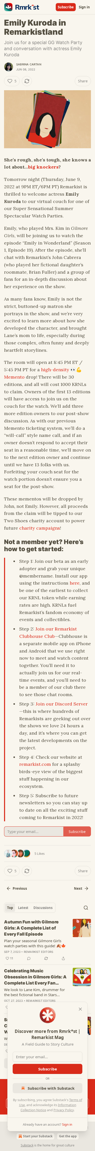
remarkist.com (35, 764)
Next (78, 888)
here (75, 583)
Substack (27, 1145)
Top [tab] (10, 907)
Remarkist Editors (38, 952)
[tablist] (29, 908)
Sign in (84, 7)
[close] (80, 1009)
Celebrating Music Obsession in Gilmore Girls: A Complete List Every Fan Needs (35, 977)
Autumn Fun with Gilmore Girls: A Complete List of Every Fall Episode (31, 928)
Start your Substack (37, 1136)
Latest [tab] (23, 907)
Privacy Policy (63, 1110)
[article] (47, 940)
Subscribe (66, 7)
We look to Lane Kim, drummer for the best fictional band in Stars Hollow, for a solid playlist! (34, 992)
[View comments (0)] (29, 958)
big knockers (43, 167)
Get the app (68, 1136)
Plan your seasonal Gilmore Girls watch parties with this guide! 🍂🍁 (35, 943)
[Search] (86, 908)
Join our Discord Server (62, 704)
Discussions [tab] (42, 907)
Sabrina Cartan (28, 64)
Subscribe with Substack (51, 1088)
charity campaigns (39, 528)
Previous (20, 888)
